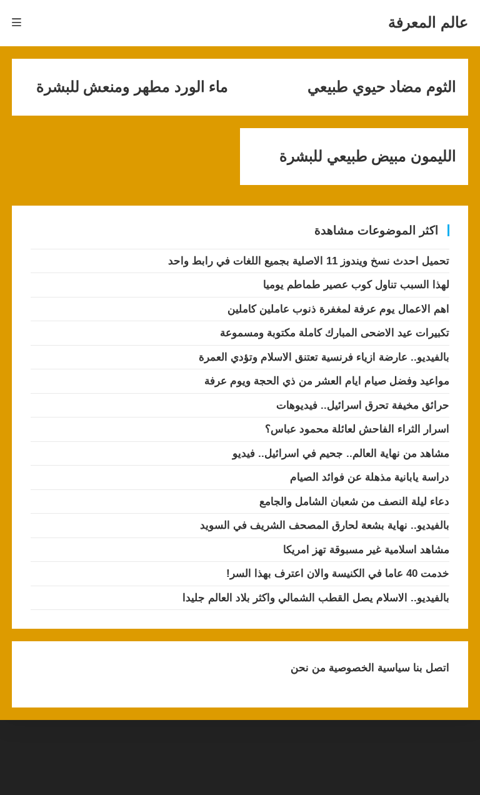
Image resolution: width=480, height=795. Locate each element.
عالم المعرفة (428, 22)
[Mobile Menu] (17, 23)
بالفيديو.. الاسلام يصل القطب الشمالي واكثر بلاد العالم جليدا (315, 598)
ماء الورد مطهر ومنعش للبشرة (132, 87)
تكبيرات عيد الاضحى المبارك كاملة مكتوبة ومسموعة (334, 333)
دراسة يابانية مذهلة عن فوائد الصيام (369, 477)
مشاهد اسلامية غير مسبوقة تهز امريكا (366, 550)
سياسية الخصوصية (368, 668)
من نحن (308, 668)
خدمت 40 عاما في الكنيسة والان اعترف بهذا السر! (337, 573)
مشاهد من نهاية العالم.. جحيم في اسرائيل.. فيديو (340, 453)
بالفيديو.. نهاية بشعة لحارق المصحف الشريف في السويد (324, 525)
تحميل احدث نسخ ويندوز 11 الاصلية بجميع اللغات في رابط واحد (308, 261)
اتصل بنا (429, 668)
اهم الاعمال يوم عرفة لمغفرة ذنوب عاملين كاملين (338, 309)
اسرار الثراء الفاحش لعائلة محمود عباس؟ (357, 429)
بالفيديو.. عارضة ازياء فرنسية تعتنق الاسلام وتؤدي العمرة (324, 357)
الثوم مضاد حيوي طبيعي (382, 87)
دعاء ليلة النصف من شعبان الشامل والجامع (354, 502)
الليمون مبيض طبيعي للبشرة (367, 156)
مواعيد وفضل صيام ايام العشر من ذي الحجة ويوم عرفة (326, 381)
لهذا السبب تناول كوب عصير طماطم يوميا (356, 285)
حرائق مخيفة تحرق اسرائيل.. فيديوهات (362, 405)
